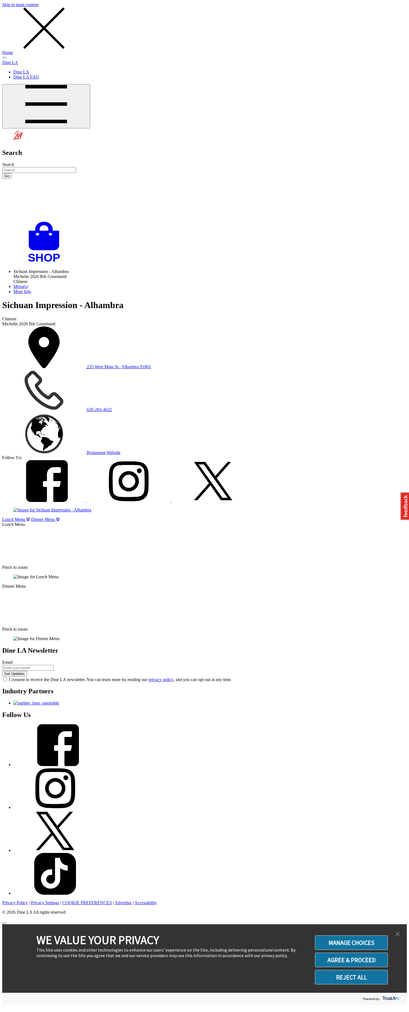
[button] (397, 934)
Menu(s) (20, 286)
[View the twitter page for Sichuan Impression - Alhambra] (213, 500)
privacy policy (161, 679)
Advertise (123, 902)
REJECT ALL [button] (351, 977)
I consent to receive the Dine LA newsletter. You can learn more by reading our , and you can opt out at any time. (120, 679)
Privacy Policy (15, 902)
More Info (22, 291)
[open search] (204, 200)
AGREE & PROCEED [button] (351, 960)
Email (7, 662)
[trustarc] (390, 998)
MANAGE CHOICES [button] (351, 943)
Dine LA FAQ (26, 77)
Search (8, 164)
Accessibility (145, 902)
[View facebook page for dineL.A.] (55, 764)
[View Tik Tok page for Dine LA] (55, 893)
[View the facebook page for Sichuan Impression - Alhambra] (44, 500)
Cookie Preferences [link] (87, 902)
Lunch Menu (14, 519)
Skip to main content (20, 4)
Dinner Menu (43, 519)
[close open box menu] (44, 47)
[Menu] (46, 106)
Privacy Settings (45, 902)
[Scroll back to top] (4, 923)
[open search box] (204, 200)
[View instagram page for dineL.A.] (55, 807)
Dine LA (10, 62)
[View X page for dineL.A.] (55, 850)
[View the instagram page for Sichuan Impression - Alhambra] (129, 500)
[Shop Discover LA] (46, 262)
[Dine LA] (18, 140)
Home (7, 52)
